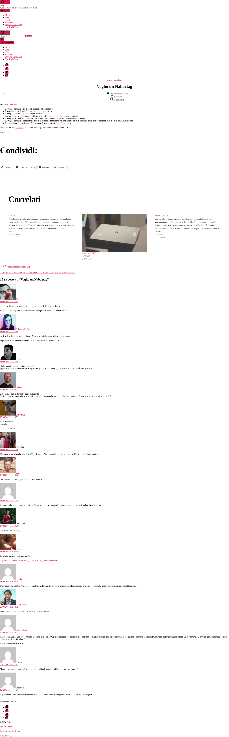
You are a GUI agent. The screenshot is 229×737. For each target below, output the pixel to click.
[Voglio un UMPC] (114, 233)
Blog (7, 17)
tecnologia (118, 80)
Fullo (2, 5)
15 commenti (118, 100)
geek (10, 267)
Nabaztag (13, 104)
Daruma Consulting (13, 24)
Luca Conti (60, 123)
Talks (7, 20)
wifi (28, 267)
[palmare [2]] (41, 237)
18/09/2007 (118, 97)
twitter (35, 111)
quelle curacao (56, 116)
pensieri (110, 80)
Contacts (9, 22)
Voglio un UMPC (89, 253)
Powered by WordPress (10, 731)
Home (7, 15)
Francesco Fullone (120, 94)
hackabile (26, 118)
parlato (62, 368)
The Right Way (11, 27)
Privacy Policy (6, 727)
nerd (24, 267)
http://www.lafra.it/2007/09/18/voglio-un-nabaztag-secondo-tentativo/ (29, 560)
